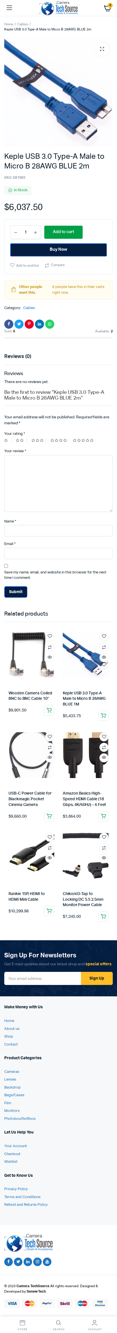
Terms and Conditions (22, 1197)
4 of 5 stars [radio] (60, 440)
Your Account (15, 1146)
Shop (8, 1036)
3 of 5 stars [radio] (39, 440)
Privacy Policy (16, 1189)
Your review (15, 451)
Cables (22, 24)
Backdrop (12, 1087)
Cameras (11, 1072)
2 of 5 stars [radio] (21, 440)
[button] (102, 49)
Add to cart (49, 710)
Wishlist (11, 1162)
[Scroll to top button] (108, 1310)
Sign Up (96, 978)
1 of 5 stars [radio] (8, 440)
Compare (58, 265)
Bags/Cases (14, 1095)
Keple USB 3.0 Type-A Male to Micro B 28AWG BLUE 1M (84, 698)
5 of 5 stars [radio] (84, 440)
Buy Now (59, 249)
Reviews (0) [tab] (17, 356)
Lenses (10, 1079)
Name (10, 521)
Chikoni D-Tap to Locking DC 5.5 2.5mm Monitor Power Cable (83, 899)
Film (7, 1103)
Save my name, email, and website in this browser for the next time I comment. (55, 575)
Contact (11, 1044)
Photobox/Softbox (20, 1119)
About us (12, 1029)
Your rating (14, 434)
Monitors (12, 1111)
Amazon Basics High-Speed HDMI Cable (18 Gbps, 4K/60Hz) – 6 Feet (84, 799)
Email (10, 544)
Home (8, 24)
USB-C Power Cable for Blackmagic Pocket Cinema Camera (30, 799)
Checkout (12, 1154)
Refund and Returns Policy (26, 1205)
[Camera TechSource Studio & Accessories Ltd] (58, 8)
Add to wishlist (27, 266)
